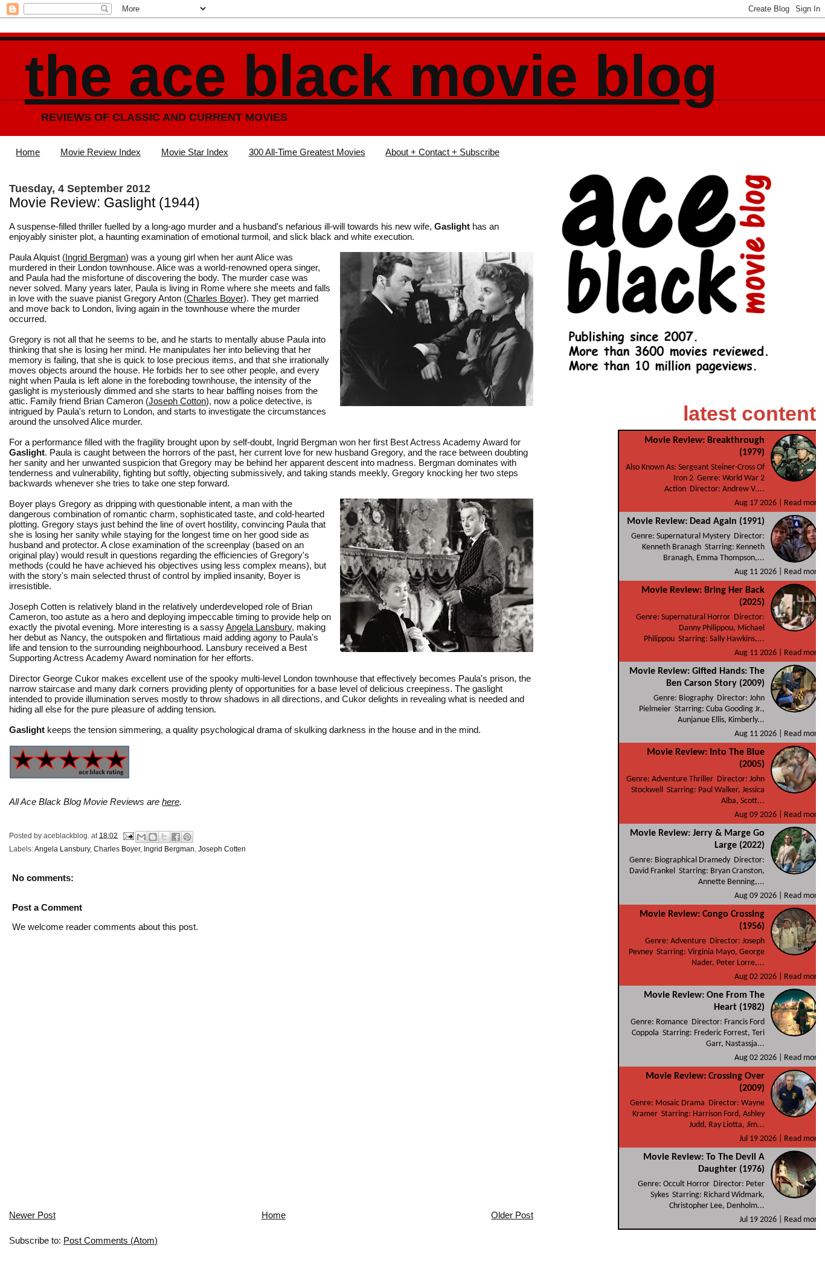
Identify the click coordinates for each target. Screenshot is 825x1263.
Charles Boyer (215, 298)
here (170, 801)
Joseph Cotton (177, 401)
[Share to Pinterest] (187, 837)
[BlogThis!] (153, 837)
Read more (802, 503)
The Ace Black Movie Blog (371, 76)
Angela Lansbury (259, 627)
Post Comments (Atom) (110, 1240)
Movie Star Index (194, 152)
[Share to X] (164, 837)
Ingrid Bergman (95, 257)
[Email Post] (128, 835)
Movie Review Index (100, 152)
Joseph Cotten (222, 849)
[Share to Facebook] (176, 837)
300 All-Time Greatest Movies (307, 152)
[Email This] (141, 837)
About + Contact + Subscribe (442, 152)
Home (28, 152)
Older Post (512, 1215)
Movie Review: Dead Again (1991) (696, 521)
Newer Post (32, 1215)
